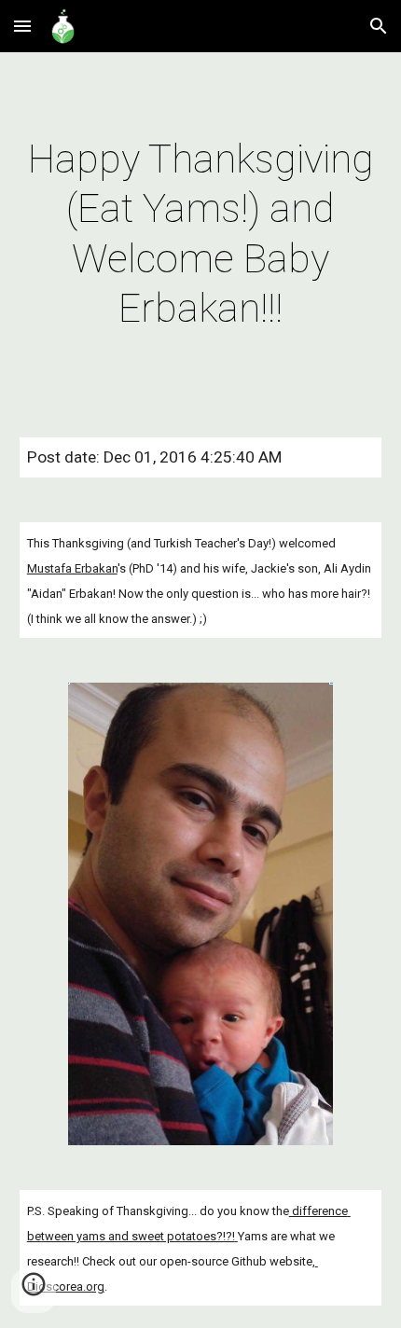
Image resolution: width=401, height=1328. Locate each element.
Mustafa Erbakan (72, 568)
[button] (22, 25)
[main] (201, 233)
